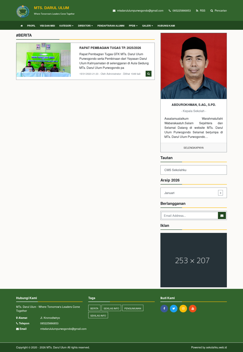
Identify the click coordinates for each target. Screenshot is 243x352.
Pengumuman (132, 308)
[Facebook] (165, 308)
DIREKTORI (84, 25)
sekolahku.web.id (216, 347)
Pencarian (220, 10)
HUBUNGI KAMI (166, 25)
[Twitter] (174, 308)
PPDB (132, 25)
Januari (192, 193)
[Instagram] (184, 308)
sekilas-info (98, 315)
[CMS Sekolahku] (193, 260)
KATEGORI (65, 25)
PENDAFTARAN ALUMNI (110, 25)
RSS (202, 10)
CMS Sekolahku (175, 170)
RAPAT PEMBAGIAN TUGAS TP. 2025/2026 (110, 48)
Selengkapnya (194, 147)
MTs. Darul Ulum (56, 347)
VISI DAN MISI (47, 25)
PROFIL (31, 25)
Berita (94, 308)
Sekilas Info (111, 308)
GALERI (146, 25)
